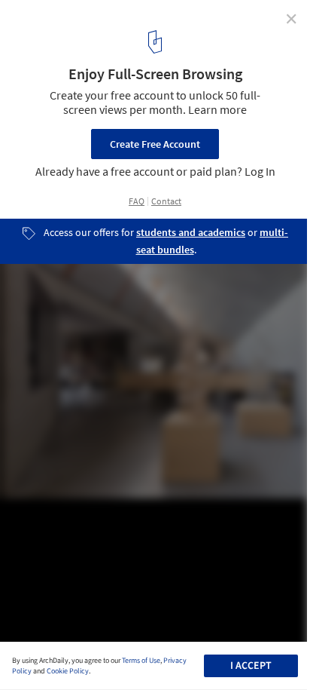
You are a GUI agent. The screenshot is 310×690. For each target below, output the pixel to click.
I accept (251, 665)
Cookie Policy (68, 671)
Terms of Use (141, 660)
